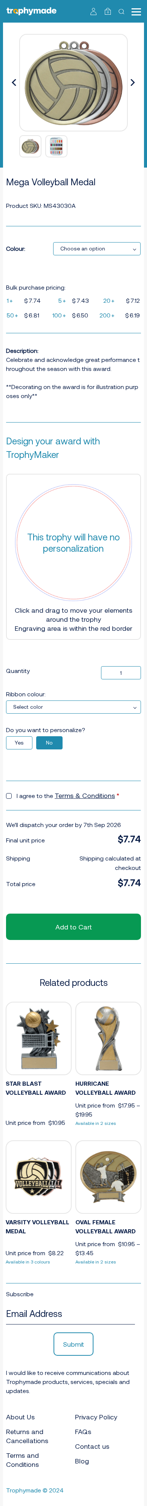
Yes (19, 742)
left (14, 83)
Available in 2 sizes (95, 1123)
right (132, 83)
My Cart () (108, 12)
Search (122, 11)
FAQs (83, 1431)
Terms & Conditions (85, 795)
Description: (22, 350)
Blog (82, 1461)
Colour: (15, 248)
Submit (73, 1344)
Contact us (92, 1446)
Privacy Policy (96, 1417)
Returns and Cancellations (27, 1436)
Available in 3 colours (28, 1261)
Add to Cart (73, 927)
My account (93, 11)
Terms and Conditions (22, 1459)
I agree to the (68, 795)
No (49, 742)
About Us (20, 1417)
